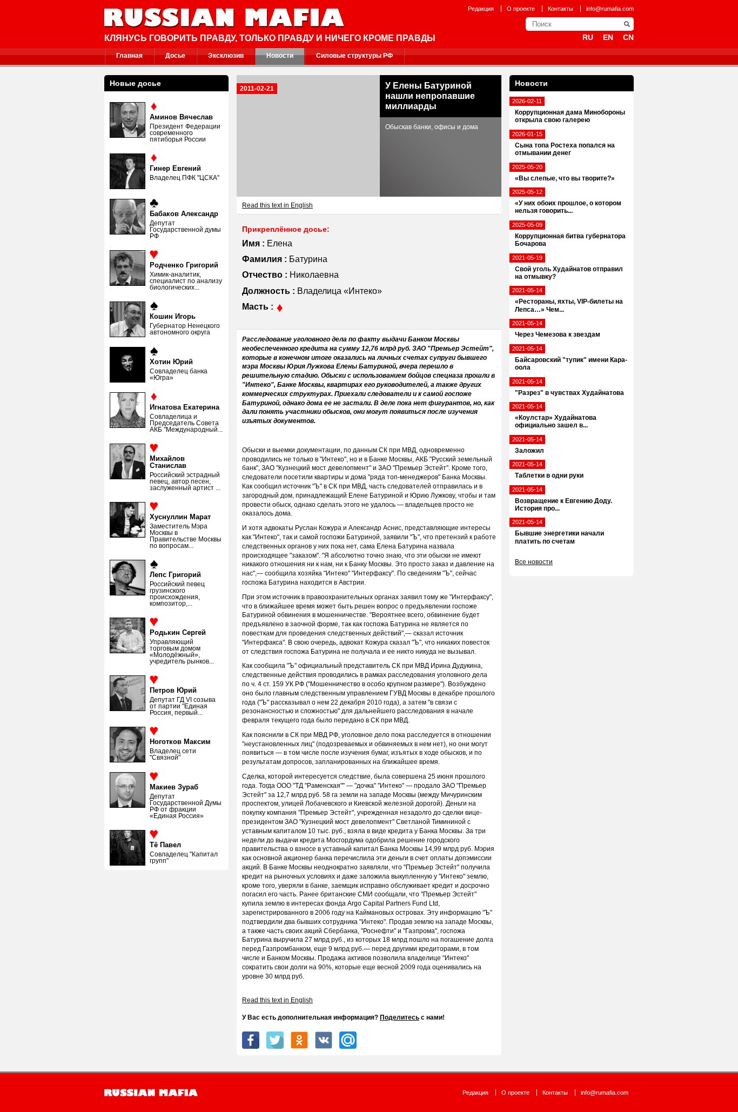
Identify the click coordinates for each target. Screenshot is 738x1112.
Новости (279, 55)
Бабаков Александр (184, 214)
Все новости (534, 562)
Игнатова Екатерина (184, 407)
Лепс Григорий (175, 575)
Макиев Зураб (174, 787)
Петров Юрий (173, 690)
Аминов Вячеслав (181, 117)
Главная (129, 55)
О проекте (521, 8)
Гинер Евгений (175, 168)
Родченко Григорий (184, 265)
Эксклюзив (226, 55)
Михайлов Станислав (168, 462)
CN (628, 37)
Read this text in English (277, 205)
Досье (175, 55)
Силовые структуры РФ (354, 55)
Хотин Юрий (171, 362)
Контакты (560, 8)
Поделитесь (399, 1017)
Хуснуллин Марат (180, 517)
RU (587, 37)
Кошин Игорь (173, 316)
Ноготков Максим (180, 742)
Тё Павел (165, 845)
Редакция (481, 8)
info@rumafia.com (610, 8)
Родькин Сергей (178, 632)
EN (608, 37)
